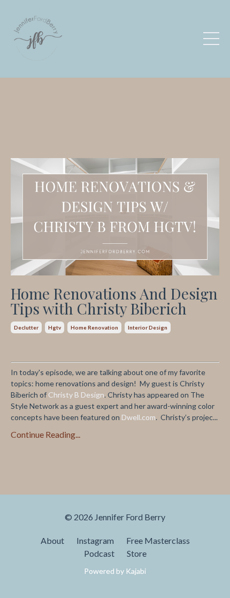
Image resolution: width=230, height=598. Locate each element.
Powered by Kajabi (115, 570)
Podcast (99, 553)
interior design (147, 327)
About (52, 540)
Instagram (95, 540)
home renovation (94, 327)
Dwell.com (138, 417)
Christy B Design (76, 394)
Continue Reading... (45, 434)
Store (137, 553)
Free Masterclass (158, 540)
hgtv (54, 327)
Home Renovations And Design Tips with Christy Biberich (114, 301)
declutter (26, 327)
